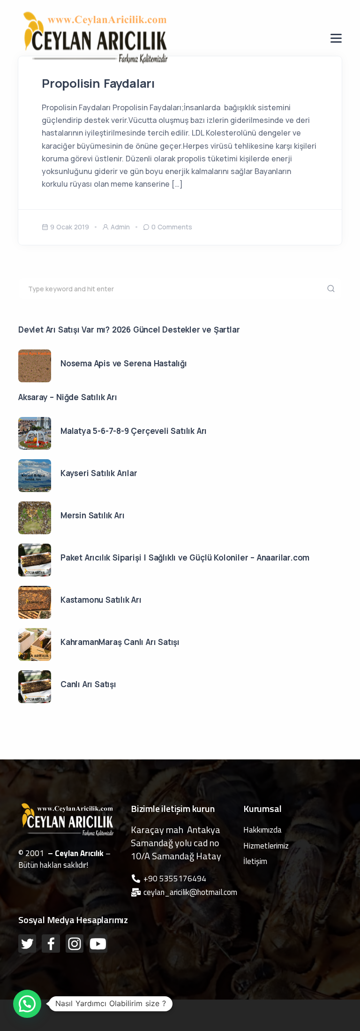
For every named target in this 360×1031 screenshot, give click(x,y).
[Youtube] (98, 943)
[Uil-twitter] (27, 943)
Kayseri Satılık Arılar (98, 473)
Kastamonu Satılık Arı (101, 599)
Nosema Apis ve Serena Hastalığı (123, 363)
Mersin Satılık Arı (92, 515)
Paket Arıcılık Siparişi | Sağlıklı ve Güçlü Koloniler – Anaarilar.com (184, 557)
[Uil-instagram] (74, 943)
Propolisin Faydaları (98, 83)
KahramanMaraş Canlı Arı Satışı (120, 642)
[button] (27, 1004)
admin (120, 226)
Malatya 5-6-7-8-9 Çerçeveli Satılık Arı (133, 430)
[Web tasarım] (81, 1006)
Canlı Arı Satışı (88, 684)
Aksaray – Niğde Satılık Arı (67, 397)
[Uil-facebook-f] (51, 943)
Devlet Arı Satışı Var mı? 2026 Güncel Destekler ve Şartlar (129, 329)
